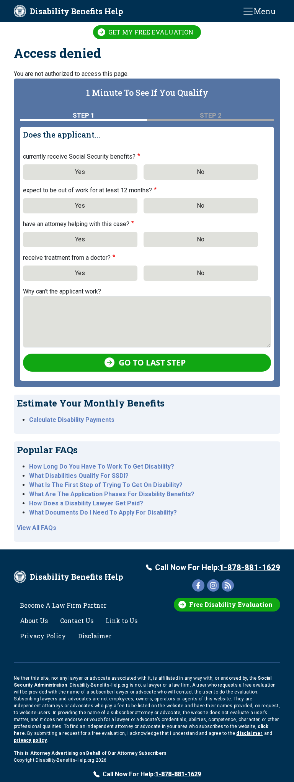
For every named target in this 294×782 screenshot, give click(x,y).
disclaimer (249, 733)
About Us (34, 620)
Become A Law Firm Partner (63, 605)
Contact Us (76, 620)
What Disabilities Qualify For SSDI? (79, 475)
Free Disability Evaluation (231, 604)
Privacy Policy (43, 636)
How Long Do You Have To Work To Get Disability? (101, 466)
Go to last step (152, 362)
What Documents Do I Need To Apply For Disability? (103, 512)
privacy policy (30, 740)
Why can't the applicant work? (62, 291)
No (200, 171)
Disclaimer (94, 636)
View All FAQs (36, 527)
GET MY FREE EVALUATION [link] (150, 32)
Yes (80, 171)
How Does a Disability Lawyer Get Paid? (86, 503)
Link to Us (121, 620)
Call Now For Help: (217, 567)
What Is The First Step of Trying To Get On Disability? (106, 485)
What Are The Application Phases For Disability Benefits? (111, 494)
